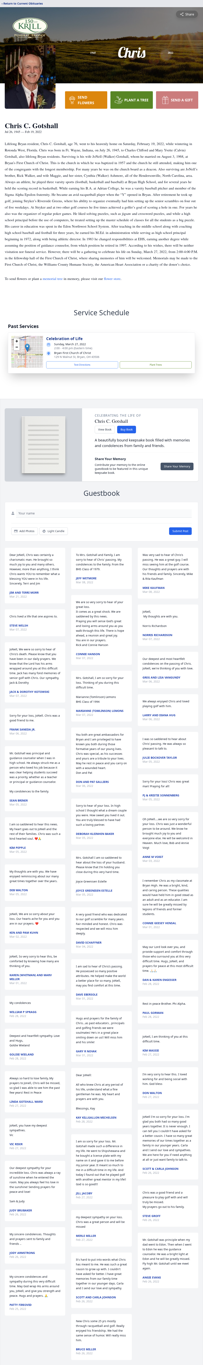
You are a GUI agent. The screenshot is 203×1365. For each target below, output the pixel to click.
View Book (104, 429)
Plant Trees (156, 364)
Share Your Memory (177, 466)
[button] (27, 348)
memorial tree (53, 278)
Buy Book (127, 429)
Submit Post (180, 531)
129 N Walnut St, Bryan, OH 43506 (76, 357)
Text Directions (82, 364)
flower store (112, 278)
